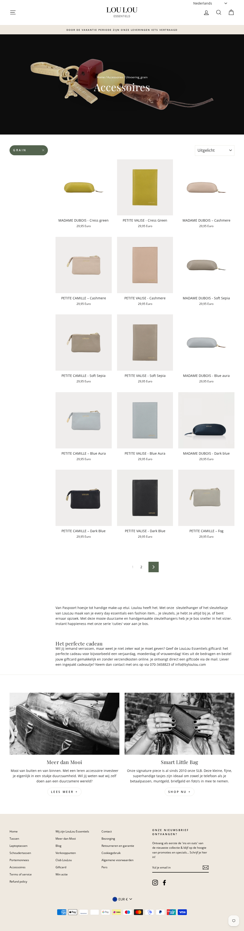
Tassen (14, 838)
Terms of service (21, 874)
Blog (58, 846)
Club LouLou (64, 860)
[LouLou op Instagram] (155, 882)
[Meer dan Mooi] (64, 723)
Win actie (62, 874)
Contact (107, 831)
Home (101, 77)
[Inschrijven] (206, 867)
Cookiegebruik (111, 853)
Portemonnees (19, 860)
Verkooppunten (66, 853)
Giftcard (61, 867)
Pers (104, 867)
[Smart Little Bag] (179, 723)
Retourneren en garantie (118, 846)
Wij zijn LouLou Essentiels (72, 831)
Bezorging (108, 838)
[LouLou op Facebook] (164, 882)
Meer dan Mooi (66, 838)
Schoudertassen (20, 853)
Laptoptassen (18, 846)
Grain (19, 150)
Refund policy (18, 881)
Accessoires (115, 77)
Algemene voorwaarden (117, 860)
